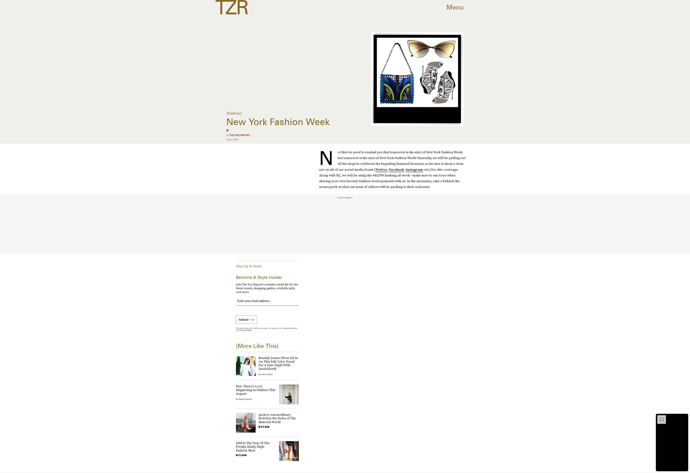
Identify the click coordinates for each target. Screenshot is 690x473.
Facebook (396, 169)
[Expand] (660, 417)
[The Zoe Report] (232, 7)
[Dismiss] (684, 417)
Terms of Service (290, 328)
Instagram (414, 169)
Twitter (381, 169)
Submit (244, 319)
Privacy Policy (246, 330)
